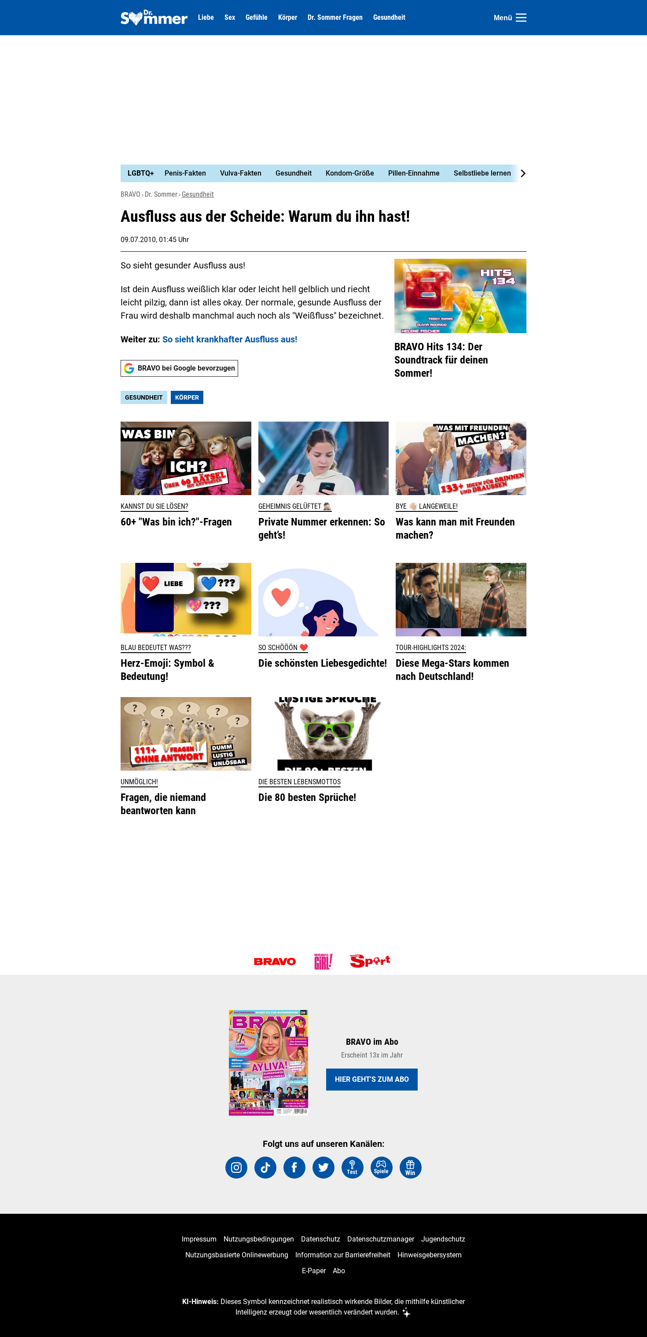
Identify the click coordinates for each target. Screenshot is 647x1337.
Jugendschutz (443, 1239)
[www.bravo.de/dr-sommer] (154, 18)
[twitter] (323, 1168)
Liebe (206, 17)
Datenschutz (320, 1239)
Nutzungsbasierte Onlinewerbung (236, 1255)
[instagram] (236, 1168)
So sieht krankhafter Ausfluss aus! (229, 339)
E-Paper (314, 1271)
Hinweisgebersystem (429, 1255)
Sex (229, 17)
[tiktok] (265, 1168)
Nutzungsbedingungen (259, 1239)
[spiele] (382, 1168)
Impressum (199, 1239)
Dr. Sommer (161, 194)
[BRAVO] (275, 961)
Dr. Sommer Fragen (335, 17)
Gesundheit (389, 17)
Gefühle (257, 17)
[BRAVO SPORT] (372, 961)
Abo (339, 1271)
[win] (411, 1168)
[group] (318, 173)
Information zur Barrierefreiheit (342, 1255)
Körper (287, 17)
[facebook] (294, 1168)
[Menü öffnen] (521, 17)
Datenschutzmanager (380, 1239)
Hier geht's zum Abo (372, 1079)
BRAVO (130, 194)
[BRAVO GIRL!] (323, 961)
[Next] (518, 173)
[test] (353, 1168)
